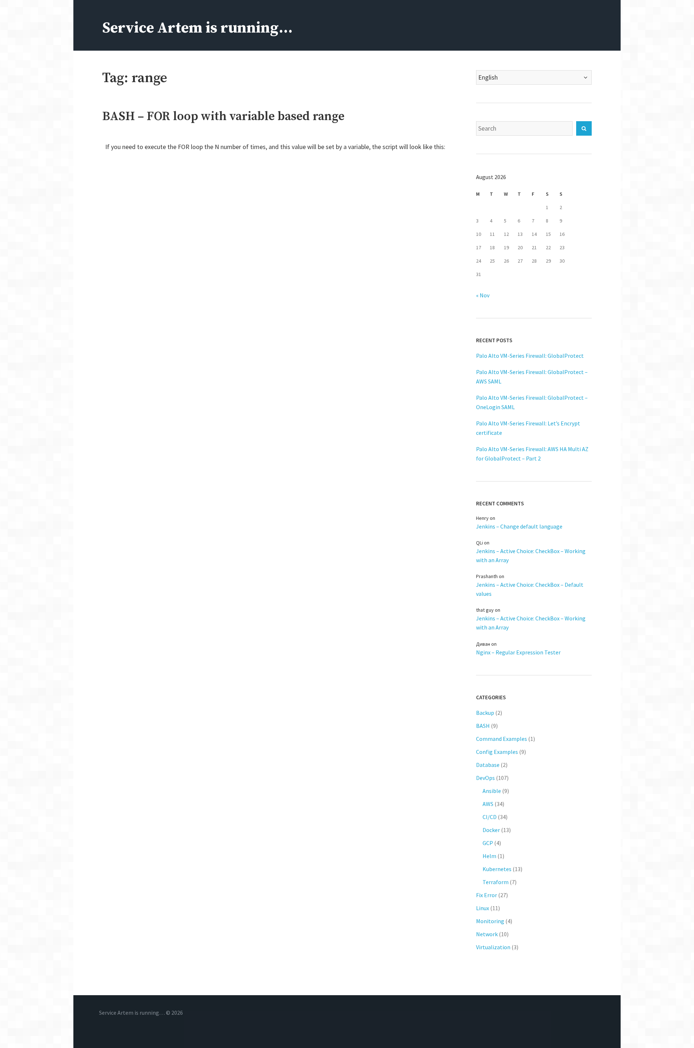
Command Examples (501, 738)
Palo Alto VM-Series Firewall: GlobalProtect (530, 355)
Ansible (492, 790)
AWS (488, 803)
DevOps (485, 777)
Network (487, 934)
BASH (483, 725)
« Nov (482, 295)
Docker (491, 829)
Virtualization (493, 947)
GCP (488, 843)
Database (488, 764)
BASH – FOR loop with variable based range (223, 116)
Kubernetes (497, 869)
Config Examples (497, 751)
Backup (485, 712)
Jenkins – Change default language (519, 526)
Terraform (496, 882)
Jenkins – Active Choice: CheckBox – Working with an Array (531, 555)
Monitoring (490, 921)
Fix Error (486, 895)
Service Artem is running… (197, 28)
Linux (482, 908)
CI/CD (490, 816)
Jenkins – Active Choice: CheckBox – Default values (529, 589)
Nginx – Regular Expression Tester (518, 652)
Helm (489, 856)
